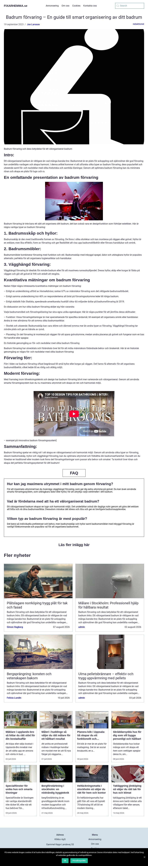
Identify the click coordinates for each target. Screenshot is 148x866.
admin (81, 627)
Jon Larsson (33, 24)
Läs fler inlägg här (74, 545)
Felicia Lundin (14, 697)
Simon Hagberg (15, 627)
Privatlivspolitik (79, 861)
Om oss (65, 5)
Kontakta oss (90, 5)
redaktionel (138, 24)
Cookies (76, 5)
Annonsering (52, 5)
